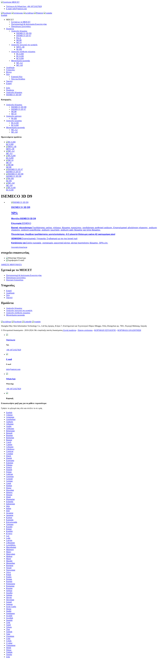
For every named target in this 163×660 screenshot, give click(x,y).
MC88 (19, 40)
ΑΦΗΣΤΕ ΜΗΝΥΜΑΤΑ (11, 264)
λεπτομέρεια (22, 247)
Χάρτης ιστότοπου (85, 330)
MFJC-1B (20, 47)
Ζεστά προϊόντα (69, 330)
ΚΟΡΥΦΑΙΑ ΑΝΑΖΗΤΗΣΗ (129, 330)
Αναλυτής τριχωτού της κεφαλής (24, 45)
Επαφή (9, 83)
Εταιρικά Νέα (16, 77)
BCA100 (20, 56)
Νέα (8, 74)
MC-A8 (19, 65)
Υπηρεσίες (10, 70)
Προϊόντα (10, 29)
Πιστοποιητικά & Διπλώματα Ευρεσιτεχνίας (29, 24)
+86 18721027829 (33, 258)
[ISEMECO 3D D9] (19, 202)
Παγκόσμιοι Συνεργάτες (21, 26)
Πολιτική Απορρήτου (14, 280)
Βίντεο (9, 72)
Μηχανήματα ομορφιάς (20, 61)
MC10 (19, 42)
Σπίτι (8, 88)
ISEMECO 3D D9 (23, 33)
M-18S (19, 49)
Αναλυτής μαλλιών (14, 116)
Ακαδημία (10, 67)
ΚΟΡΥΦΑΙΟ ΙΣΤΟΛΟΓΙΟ (105, 330)
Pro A (18, 38)
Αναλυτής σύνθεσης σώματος (23, 51)
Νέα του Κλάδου (18, 79)
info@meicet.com (31, 260)
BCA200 (20, 58)
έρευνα (14, 247)
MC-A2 (19, 63)
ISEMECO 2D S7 (23, 35)
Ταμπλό (9, 81)
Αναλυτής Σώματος (14, 121)
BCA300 (20, 54)
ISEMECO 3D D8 (18, 107)
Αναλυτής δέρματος (19, 31)
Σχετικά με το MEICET (20, 22)
